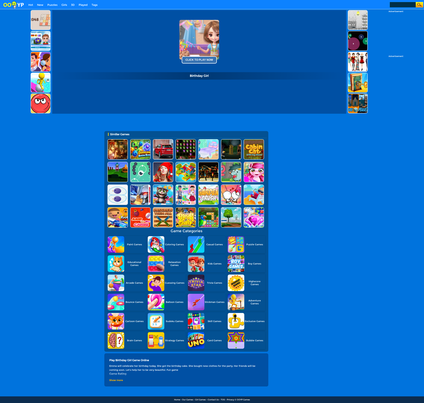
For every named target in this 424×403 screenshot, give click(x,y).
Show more (116, 380)
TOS (223, 399)
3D (73, 4)
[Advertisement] (15, 59)
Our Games (187, 399)
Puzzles (52, 4)
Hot (30, 4)
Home (177, 399)
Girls (64, 4)
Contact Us (213, 399)
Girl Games (200, 399)
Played (83, 4)
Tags (95, 4)
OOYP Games (243, 399)
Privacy (230, 399)
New (40, 4)
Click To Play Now (199, 59)
